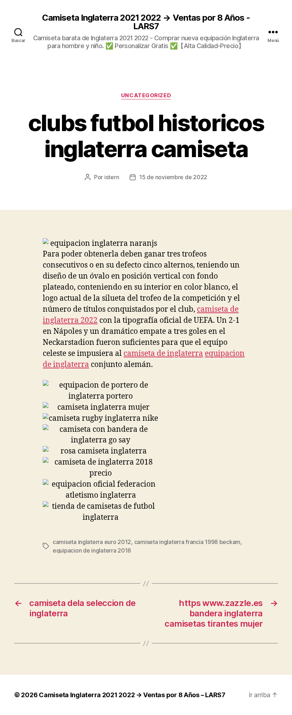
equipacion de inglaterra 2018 (92, 550)
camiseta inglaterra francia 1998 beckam (187, 541)
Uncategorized (146, 95)
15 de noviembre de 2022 (173, 177)
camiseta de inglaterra (163, 353)
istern (111, 177)
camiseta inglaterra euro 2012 (92, 541)
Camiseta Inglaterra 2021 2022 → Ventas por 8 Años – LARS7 (132, 695)
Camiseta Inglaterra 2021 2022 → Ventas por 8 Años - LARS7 (146, 22)
